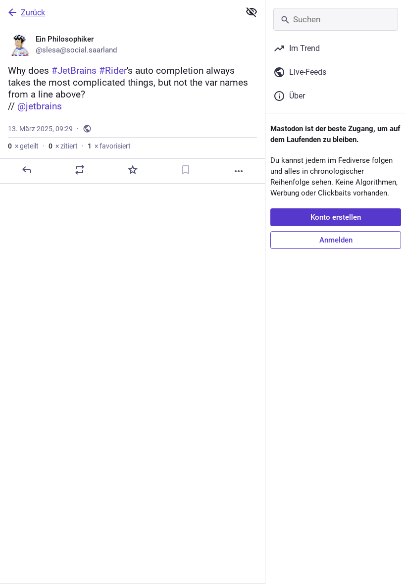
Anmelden (336, 240)
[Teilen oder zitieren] (80, 170)
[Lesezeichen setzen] (186, 170)
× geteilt (23, 146)
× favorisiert (109, 146)
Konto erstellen (335, 217)
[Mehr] (239, 171)
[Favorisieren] (133, 170)
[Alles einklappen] (251, 12)
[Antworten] (27, 170)
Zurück (33, 12)
